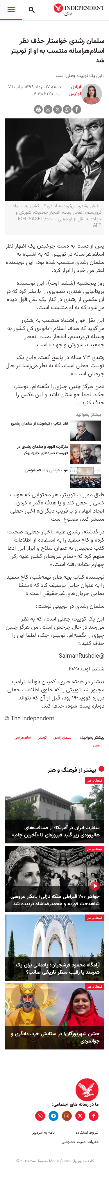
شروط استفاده (87, 1132)
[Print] (38, 109)
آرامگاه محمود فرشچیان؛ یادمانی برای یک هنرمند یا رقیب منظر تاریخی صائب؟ (58, 969)
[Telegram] (53, 1116)
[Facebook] (76, 109)
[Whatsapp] (67, 109)
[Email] (48, 109)
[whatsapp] (40, 1116)
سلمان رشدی (62, 737)
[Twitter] (57, 109)
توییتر (42, 737)
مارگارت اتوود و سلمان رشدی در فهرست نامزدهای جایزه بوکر (42, 450)
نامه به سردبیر (43, 1132)
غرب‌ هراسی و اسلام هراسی (46, 470)
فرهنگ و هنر (62, 770)
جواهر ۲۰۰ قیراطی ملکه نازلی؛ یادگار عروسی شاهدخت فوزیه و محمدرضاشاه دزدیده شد (55, 900)
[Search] (31, 10)
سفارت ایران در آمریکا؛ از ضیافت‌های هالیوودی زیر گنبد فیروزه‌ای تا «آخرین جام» (56, 831)
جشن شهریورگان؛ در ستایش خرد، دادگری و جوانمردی (55, 1037)
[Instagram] (67, 1116)
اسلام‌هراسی (23, 737)
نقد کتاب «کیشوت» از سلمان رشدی (39, 424)
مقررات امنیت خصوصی (80, 1142)
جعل (96, 745)
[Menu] (11, 10)
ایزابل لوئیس (74, 90)
